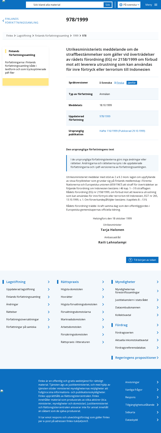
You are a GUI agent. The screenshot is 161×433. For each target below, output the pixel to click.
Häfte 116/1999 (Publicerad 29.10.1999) (122, 131)
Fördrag (121, 325)
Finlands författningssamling (21, 20)
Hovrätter (66, 297)
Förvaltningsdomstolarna (76, 312)
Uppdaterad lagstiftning (20, 289)
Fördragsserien (124, 332)
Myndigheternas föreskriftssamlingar (127, 291)
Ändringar (12, 304)
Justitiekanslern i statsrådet (131, 300)
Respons (130, 397)
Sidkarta (130, 412)
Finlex (9, 35)
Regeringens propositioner (135, 357)
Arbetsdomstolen (71, 327)
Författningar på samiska (21, 327)
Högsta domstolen (72, 289)
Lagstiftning (24, 35)
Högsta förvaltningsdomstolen (79, 304)
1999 (75, 35)
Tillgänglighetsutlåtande (139, 404)
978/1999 (105, 116)
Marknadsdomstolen (73, 319)
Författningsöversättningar (22, 319)
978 (84, 35)
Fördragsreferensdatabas (130, 347)
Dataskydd (131, 420)
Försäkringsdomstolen (74, 334)
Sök (107, 4)
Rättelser (11, 312)
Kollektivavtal (123, 315)
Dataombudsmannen (127, 307)
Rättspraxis (70, 282)
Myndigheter (125, 282)
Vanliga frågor (133, 389)
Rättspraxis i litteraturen (75, 342)
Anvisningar (132, 382)
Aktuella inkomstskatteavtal (131, 340)
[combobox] (65, 5)
